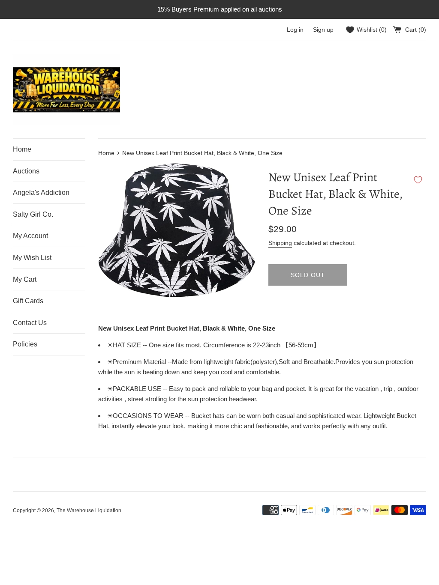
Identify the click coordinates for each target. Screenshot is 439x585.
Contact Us (30, 322)
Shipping (280, 242)
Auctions (26, 171)
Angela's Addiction (41, 192)
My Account (30, 235)
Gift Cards (28, 300)
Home (22, 149)
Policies (25, 344)
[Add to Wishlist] (418, 180)
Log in (295, 30)
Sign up (323, 30)
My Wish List (32, 257)
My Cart (24, 279)
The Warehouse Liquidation (89, 510)
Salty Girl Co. (33, 214)
